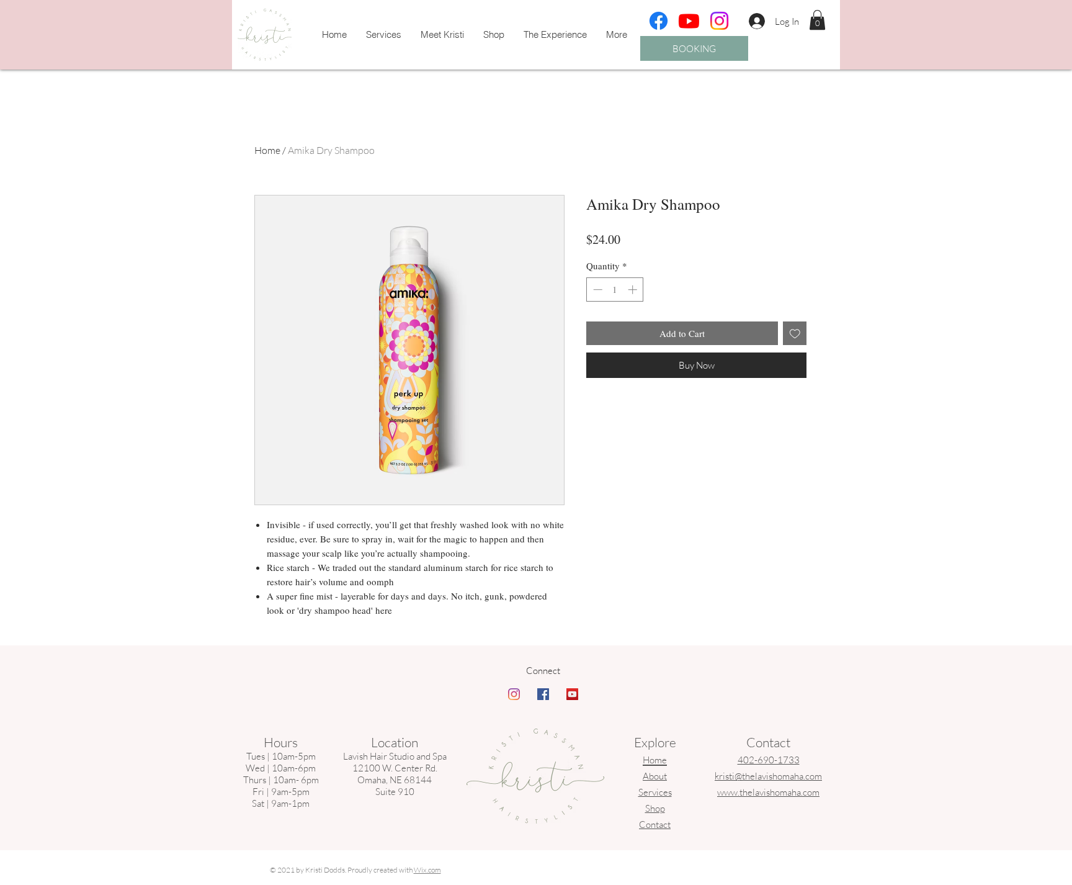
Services (655, 792)
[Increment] (633, 289)
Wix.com (427, 869)
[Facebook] (658, 21)
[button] (817, 20)
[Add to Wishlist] (795, 333)
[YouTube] (572, 694)
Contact (655, 824)
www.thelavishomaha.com (768, 792)
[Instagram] (719, 21)
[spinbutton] (615, 289)
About (655, 776)
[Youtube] (689, 21)
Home (267, 150)
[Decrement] (596, 289)
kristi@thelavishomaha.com (768, 776)
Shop (655, 808)
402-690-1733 (769, 760)
